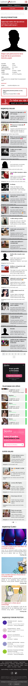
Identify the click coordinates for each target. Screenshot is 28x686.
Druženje (8, 299)
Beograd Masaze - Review (14, 628)
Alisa (10, 408)
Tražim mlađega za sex (16, 207)
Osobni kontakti (9, 204)
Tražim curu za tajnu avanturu (16, 150)
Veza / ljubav (8, 275)
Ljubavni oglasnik (4, 13)
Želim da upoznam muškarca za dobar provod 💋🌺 (18, 137)
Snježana (11, 393)
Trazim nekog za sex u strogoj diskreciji (16, 316)
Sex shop (14, 666)
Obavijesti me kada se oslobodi (18, 390)
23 (24, 354)
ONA (15, 204)
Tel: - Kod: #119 (14, 397)
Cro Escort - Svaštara (13, 639)
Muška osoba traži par (14, 13)
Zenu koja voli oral (16, 496)
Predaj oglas (12, 8)
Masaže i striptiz (19, 663)
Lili (10, 424)
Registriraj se (17, 5)
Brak (5, 665)
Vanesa (11, 416)
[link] (14, 438)
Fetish (7, 263)
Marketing (24, 669)
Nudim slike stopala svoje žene (17, 254)
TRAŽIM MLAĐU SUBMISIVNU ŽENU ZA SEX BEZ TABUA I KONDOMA (18, 341)
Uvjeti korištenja (5, 669)
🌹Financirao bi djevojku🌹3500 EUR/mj (17, 125)
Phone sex (16, 665)
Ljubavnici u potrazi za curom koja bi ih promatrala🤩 (18, 278)
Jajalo (13, 63)
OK (10, 684)
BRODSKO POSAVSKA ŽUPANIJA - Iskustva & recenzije (16, 650)
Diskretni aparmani (4, 663)
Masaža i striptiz (11, 631)
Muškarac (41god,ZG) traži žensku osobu (17, 266)
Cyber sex (8, 181)
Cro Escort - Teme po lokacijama (16, 625)
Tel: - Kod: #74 (14, 421)
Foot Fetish (11, 263)
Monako (12, 328)
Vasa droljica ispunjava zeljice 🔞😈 (18, 172)
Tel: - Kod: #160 (14, 388)
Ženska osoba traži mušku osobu (15, 146)
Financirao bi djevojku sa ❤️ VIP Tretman (18, 113)
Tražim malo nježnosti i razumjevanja (16, 242)
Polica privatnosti (18, 669)
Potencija (12, 663)
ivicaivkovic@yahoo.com (13, 85)
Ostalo (19, 666)
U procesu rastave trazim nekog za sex (17, 195)
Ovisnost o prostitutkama (14, 635)
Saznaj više (16, 684)
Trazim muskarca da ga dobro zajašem (16, 304)
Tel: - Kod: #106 (14, 413)
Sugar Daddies (15, 122)
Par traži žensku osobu (13, 287)
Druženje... (13, 184)
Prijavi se (10, 5)
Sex (9, 13)
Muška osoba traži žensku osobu (15, 192)
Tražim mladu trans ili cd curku (17, 291)
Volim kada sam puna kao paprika (17, 229)
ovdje (18, 93)
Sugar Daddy (9, 122)
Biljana (10, 401)
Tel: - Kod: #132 (14, 405)
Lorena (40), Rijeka (16, 483)
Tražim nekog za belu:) (16, 218)
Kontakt (11, 669)
